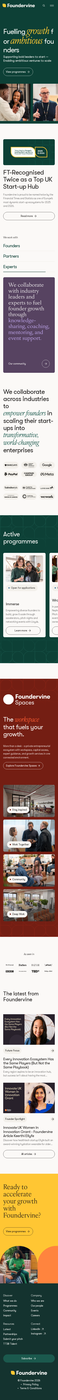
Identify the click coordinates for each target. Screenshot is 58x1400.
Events (35, 1310)
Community (9, 1310)
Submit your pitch (13, 1339)
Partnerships (10, 1334)
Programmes (10, 1305)
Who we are (37, 1301)
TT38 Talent (10, 1344)
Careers (35, 1315)
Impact (7, 1315)
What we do (10, 1301)
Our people (37, 1305)
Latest (7, 1329)
